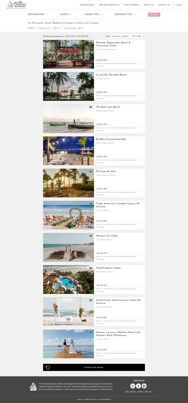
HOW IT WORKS (131, 5)
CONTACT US (164, 5)
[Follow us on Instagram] (132, 385)
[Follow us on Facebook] (138, 385)
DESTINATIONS (86, 5)
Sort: (108, 36)
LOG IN (179, 5)
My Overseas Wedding (16, 4)
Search (154, 14)
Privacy (148, 392)
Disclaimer (130, 392)
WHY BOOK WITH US (109, 5)
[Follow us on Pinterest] (144, 385)
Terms (140, 392)
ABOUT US (149, 5)
